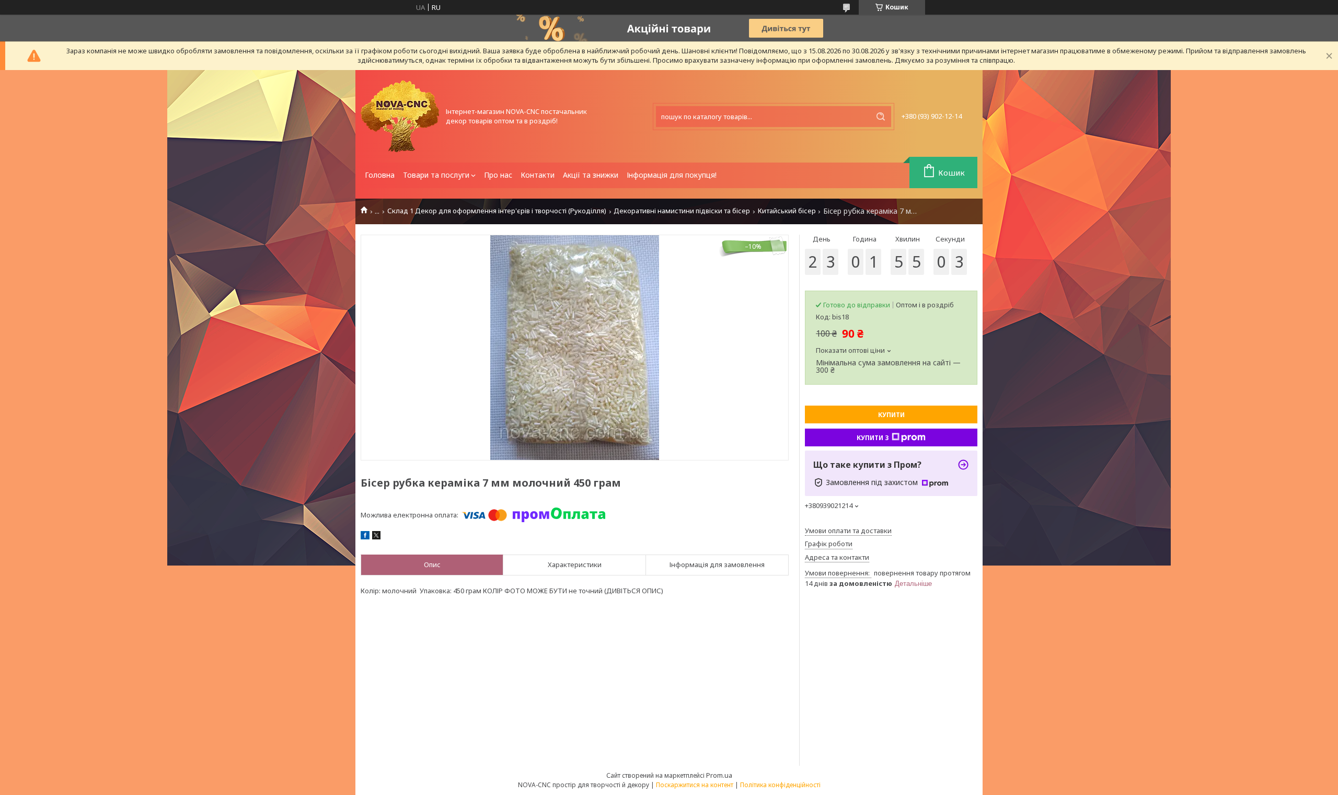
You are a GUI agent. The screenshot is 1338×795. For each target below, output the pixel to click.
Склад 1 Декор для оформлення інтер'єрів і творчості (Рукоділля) (496, 210)
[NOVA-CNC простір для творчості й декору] (400, 116)
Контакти (538, 175)
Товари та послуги (436, 175)
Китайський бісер (787, 210)
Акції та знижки (590, 175)
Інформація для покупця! (672, 175)
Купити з (873, 437)
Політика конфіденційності (780, 784)
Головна (380, 175)
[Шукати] (880, 116)
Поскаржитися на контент (694, 784)
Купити (891, 414)
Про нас (498, 175)
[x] (376, 536)
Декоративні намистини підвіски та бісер (682, 210)
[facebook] (365, 536)
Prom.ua (719, 775)
